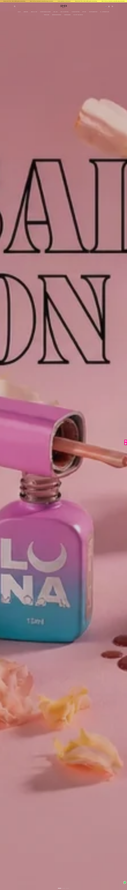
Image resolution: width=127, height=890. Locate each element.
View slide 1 (59, 887)
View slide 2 (63, 887)
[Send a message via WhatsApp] (124, 882)
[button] (14, 6)
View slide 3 (67, 887)
